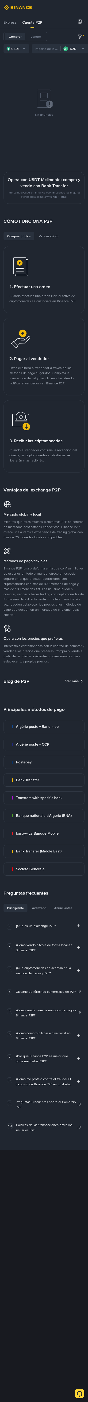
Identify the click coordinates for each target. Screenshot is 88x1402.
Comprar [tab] (15, 36)
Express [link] (10, 22)
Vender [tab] (36, 36)
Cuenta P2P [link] (32, 22)
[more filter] (79, 36)
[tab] (10, 22)
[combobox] (16, 48)
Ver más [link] (72, 681)
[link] (44, 726)
